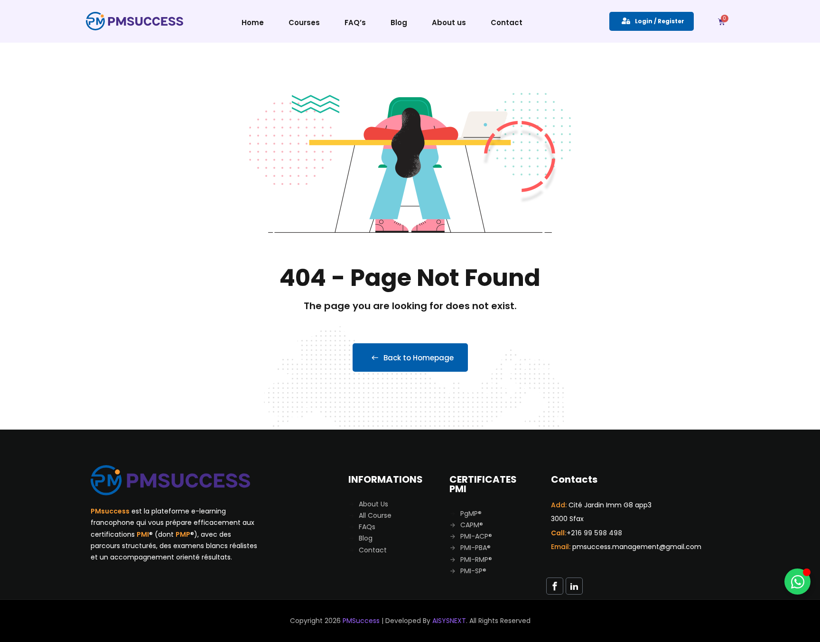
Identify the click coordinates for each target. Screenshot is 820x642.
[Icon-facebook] (554, 586)
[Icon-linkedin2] (574, 586)
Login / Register (659, 21)
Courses (304, 23)
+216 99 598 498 (594, 533)
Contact (506, 23)
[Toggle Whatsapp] (797, 582)
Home (253, 23)
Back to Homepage (418, 358)
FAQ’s (355, 23)
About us (449, 23)
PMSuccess (361, 620)
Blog (399, 23)
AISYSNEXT (449, 620)
